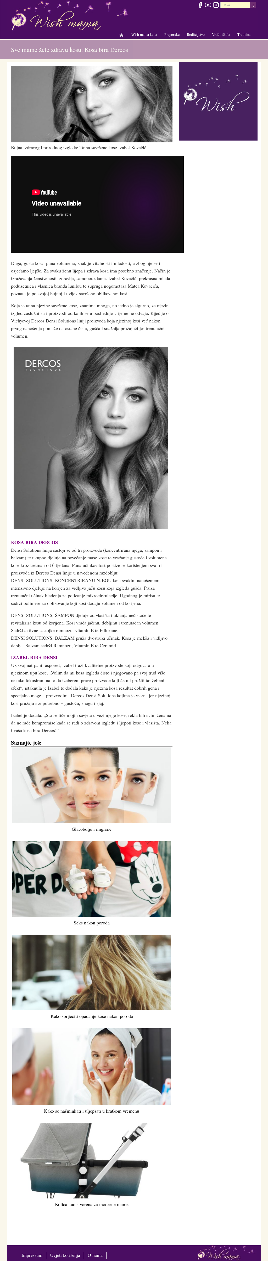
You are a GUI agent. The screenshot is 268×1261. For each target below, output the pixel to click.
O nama (95, 1255)
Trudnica (243, 34)
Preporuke (172, 34)
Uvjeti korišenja (65, 1255)
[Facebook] (200, 6)
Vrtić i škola (221, 34)
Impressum (31, 1255)
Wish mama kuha (144, 34)
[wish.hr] (218, 100)
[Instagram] (216, 6)
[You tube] (208, 6)
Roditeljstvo (196, 34)
